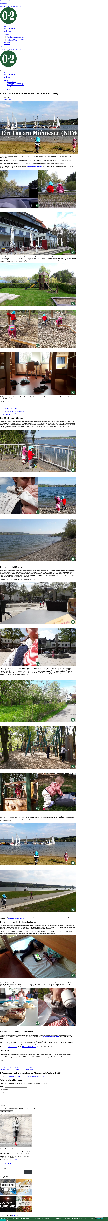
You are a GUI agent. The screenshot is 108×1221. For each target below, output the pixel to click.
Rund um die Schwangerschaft (15, 37)
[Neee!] (7, 1220)
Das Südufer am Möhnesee (11, 408)
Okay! (96, 1218)
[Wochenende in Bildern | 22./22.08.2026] (8, 1187)
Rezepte (6, 30)
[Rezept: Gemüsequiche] (24, 1204)
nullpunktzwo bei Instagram (8, 1163)
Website (2, 1093)
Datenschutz (7, 42)
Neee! (101, 1218)
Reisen (5, 33)
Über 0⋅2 (6, 26)
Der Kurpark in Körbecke (11, 410)
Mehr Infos (3, 1220)
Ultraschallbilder (11, 36)
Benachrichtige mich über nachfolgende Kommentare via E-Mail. (19, 1108)
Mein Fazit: (7, 414)
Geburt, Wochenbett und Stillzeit (15, 39)
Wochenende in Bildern (10, 28)
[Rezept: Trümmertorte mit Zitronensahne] (24, 1187)
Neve (1, 1215)
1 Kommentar (7, 99)
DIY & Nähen (7, 31)
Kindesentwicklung (12, 40)
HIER (16, 1159)
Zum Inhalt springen (5, 0)
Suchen (28, 1172)
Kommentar (3, 1105)
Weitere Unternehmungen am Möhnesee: (14, 413)
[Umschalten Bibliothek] (29, 80)
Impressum (7, 44)
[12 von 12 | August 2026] (8, 1204)
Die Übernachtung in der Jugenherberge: (14, 411)
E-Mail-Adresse (4, 1089)
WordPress (15, 1215)
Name (2, 1086)
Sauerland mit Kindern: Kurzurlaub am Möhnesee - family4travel (26, 1076)
